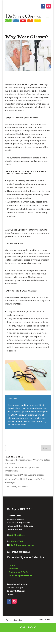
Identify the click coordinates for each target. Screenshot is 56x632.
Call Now (28, 627)
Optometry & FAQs (18, 572)
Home (12, 565)
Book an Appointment (20, 575)
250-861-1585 (16, 541)
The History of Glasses (16, 486)
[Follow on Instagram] (48, 6)
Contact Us (14, 398)
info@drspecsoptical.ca (21, 545)
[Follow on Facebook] (43, 6)
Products (13, 568)
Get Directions (16, 535)
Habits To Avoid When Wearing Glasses (24, 475)
